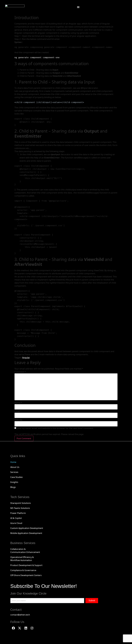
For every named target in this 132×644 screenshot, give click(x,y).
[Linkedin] (26, 628)
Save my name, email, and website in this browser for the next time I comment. (55, 428)
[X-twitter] (19, 628)
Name (18, 403)
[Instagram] (32, 628)
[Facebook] (13, 628)
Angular (26, 357)
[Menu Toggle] (78, 7)
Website (18, 420)
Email (17, 411)
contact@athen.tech (20, 614)
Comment (20, 372)
